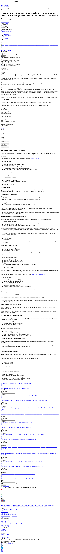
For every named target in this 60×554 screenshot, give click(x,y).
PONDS (3, 128)
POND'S (6, 23)
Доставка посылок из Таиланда (8, 514)
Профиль (3, 529)
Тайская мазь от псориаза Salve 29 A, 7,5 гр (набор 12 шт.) (15, 388)
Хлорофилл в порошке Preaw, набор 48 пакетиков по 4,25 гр (16, 427)
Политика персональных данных (9, 502)
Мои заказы (3, 530)
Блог (2, 517)
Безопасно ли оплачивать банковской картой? (13, 374)
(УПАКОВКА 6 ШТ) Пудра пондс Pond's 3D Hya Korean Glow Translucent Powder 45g (22, 466)
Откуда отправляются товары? (9, 257)
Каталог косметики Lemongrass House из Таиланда (13, 523)
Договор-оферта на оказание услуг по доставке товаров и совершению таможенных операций (24, 506)
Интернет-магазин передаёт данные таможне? (13, 261)
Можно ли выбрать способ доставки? (11, 259)
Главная (3, 2)
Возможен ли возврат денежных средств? (12, 379)
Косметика (3, 4)
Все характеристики (6, 50)
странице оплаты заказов (38, 274)
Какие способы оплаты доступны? (10, 371)
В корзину (3, 56)
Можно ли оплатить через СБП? (10, 373)
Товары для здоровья (6, 520)
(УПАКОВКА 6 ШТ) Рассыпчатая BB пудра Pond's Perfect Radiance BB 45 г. (20, 439)
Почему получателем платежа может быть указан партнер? (16, 378)
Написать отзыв (4, 141)
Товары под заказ (5, 525)
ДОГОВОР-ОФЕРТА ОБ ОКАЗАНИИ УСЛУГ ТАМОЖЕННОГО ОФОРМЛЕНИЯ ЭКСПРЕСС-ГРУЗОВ (27, 505)
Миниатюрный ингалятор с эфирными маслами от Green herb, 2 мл (17, 478)
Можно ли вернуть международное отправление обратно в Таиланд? (19, 264)
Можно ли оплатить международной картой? (13, 375)
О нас (2, 510)
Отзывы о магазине (5, 513)
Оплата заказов (4, 512)
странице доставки (35, 158)
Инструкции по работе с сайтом (9, 509)
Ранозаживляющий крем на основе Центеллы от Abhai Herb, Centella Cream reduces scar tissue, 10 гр (25, 400)
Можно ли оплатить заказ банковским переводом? (14, 377)
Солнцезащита (4, 5)
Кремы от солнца (5, 6)
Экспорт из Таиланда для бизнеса (9, 516)
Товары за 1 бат (4, 522)
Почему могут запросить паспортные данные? (13, 260)
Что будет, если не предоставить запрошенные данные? (15, 263)
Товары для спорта (5, 526)
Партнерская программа (7, 531)
